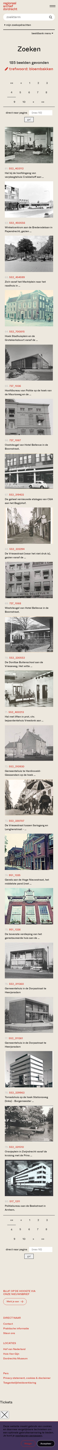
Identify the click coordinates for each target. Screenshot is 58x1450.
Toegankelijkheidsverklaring (19, 1383)
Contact (8, 1324)
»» (42, 102)
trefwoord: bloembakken (30, 69)
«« (11, 83)
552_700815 (17, 331)
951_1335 (14, 875)
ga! (29, 119)
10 (24, 102)
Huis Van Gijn (11, 1354)
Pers (6, 1373)
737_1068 (15, 603)
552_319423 (16, 495)
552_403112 (16, 168)
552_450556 (17, 223)
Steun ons (9, 1333)
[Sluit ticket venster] (4, 1415)
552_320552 (17, 658)
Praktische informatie (16, 1328)
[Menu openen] (52, 6)
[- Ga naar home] (25, 6)
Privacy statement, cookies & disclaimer (27, 1378)
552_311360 (16, 984)
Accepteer (45, 1443)
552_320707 (16, 821)
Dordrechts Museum (15, 1358)
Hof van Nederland (14, 1349)
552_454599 (17, 277)
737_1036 (15, 386)
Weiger (28, 1443)
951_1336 (15, 929)
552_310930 (16, 766)
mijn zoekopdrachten (18, 25)
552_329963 (16, 1092)
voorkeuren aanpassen (28, 1435)
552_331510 (16, 1147)
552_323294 (16, 549)
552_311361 (16, 1038)
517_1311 (15, 1201)
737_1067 (15, 440)
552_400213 (16, 712)
